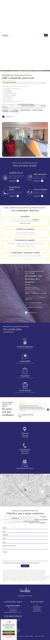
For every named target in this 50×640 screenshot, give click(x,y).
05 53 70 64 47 (25, 452)
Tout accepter (8, 631)
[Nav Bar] (46, 35)
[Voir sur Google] (19, 415)
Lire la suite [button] (22, 410)
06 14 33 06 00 (25, 453)
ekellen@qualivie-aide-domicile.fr (25, 468)
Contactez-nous (9, 116)
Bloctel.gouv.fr (6, 580)
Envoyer (25, 566)
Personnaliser (8, 636)
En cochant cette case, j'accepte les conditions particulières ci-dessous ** (21, 563)
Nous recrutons (36, 607)
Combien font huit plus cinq (9, 545)
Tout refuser (9, 634)
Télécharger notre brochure (25, 595)
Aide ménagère (37, 610)
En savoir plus (12, 181)
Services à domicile (37, 606)
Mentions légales (29, 636)
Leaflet (48, 505)
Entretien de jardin (37, 611)
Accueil (37, 605)
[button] (18, 410)
